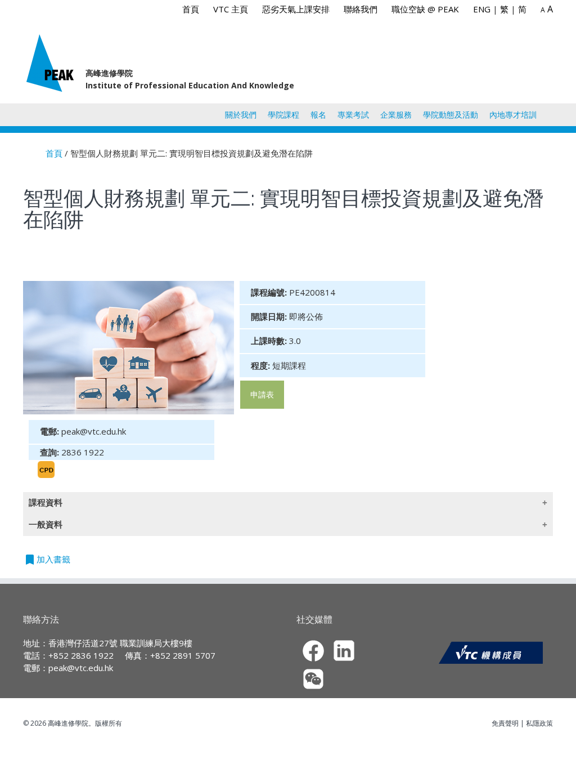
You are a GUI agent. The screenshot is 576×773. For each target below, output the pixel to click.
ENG (481, 9)
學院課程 (283, 114)
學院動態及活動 (450, 114)
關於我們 (240, 114)
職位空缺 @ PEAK (425, 9)
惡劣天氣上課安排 (296, 9)
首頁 (190, 9)
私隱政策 (539, 723)
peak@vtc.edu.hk (80, 667)
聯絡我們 (360, 9)
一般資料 (45, 524)
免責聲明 (505, 723)
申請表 (262, 394)
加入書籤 (46, 559)
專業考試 (353, 114)
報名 (318, 114)
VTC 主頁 (230, 9)
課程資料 (45, 502)
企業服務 (396, 114)
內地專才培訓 (513, 114)
